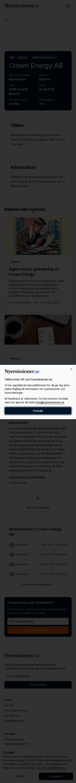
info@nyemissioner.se (49, 402)
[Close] (71, 369)
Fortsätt (38, 410)
